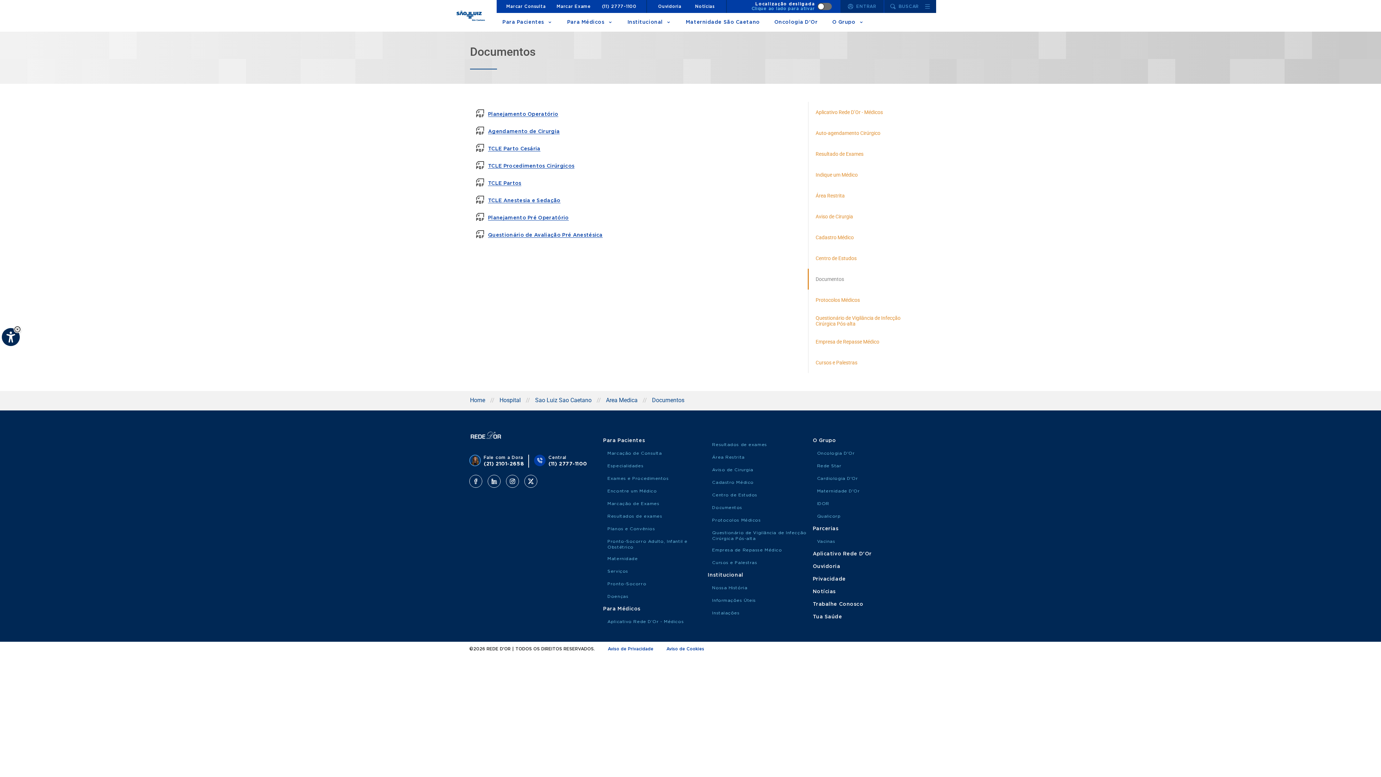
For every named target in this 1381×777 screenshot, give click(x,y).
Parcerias (826, 528)
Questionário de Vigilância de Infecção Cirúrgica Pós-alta (759, 536)
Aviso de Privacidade (630, 649)
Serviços (617, 571)
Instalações (725, 613)
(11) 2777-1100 (619, 6)
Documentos (727, 507)
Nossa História (729, 588)
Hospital (510, 400)
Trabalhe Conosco (838, 604)
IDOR (823, 503)
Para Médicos (586, 22)
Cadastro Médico (732, 482)
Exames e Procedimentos (638, 478)
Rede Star (829, 466)
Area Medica (622, 400)
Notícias (705, 6)
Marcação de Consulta (634, 453)
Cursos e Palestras (734, 562)
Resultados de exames (634, 516)
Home (477, 400)
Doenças (617, 596)
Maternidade (622, 558)
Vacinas (826, 541)
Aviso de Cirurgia (732, 470)
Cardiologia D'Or (837, 478)
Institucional (645, 22)
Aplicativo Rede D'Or (842, 553)
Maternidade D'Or (838, 491)
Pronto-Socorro (626, 584)
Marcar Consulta (526, 6)
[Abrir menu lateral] (927, 6)
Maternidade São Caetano (723, 22)
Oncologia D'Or (796, 22)
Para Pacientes (523, 22)
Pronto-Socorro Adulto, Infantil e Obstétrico (647, 544)
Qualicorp (829, 516)
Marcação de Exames (633, 503)
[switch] (792, 6)
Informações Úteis (734, 600)
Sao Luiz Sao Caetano (563, 400)
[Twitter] (531, 481)
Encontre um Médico (632, 491)
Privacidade (829, 579)
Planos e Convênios (631, 529)
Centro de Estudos (734, 495)
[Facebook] (476, 481)
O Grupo (844, 22)
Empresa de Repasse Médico (747, 550)
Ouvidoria (669, 6)
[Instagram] (512, 481)
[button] (17, 329)
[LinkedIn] (494, 481)
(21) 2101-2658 (504, 464)
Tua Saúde (827, 616)
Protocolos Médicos (736, 520)
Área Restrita (728, 457)
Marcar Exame (574, 6)
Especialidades (625, 466)
